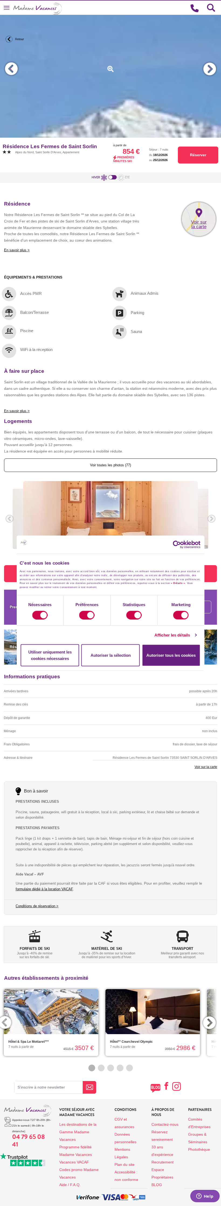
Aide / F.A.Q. (70, 1185)
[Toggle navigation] (6, 7)
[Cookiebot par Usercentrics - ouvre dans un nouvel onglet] (182, 544)
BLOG (156, 1185)
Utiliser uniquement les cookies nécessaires (50, 655)
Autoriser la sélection (111, 655)
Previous (11, 69)
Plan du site (124, 1164)
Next (209, 69)
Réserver (198, 155)
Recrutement (162, 1162)
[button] (9, 518)
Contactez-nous (164, 1124)
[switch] (87, 615)
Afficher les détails (172, 634)
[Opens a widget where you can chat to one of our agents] (205, 1196)
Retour (19, 39)
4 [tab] (120, 1068)
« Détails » (178, 583)
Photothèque (199, 1149)
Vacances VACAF (74, 1162)
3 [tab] (110, 1068)
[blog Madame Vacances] (155, 1088)
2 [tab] (101, 1068)
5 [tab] (129, 1068)
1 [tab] (91, 1068)
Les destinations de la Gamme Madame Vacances (77, 1132)
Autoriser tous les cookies (171, 655)
